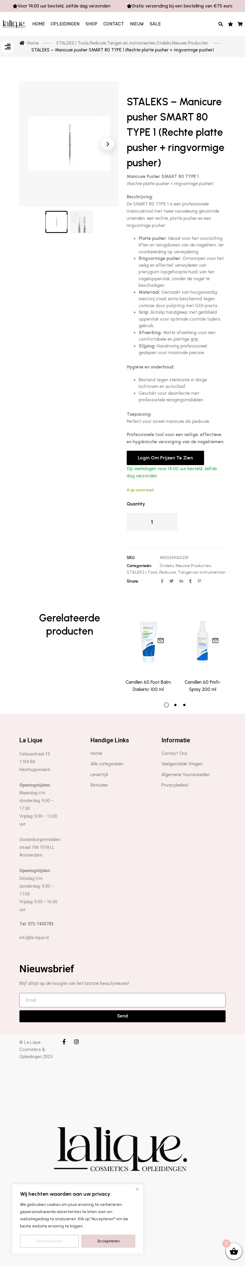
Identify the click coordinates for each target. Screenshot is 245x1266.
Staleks (167, 565)
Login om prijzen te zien (165, 458)
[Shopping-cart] (240, 23)
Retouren (99, 785)
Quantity (136, 504)
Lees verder (215, 640)
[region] (77, 1219)
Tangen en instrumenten (202, 572)
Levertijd (99, 774)
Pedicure (167, 572)
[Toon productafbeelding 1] (56, 222)
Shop (91, 24)
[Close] (137, 1189)
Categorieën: (139, 565)
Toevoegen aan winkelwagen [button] (161, 640)
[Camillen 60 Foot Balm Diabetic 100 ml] (148, 642)
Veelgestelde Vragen (182, 764)
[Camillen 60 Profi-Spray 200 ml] (203, 642)
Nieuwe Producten (193, 565)
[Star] (230, 23)
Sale (155, 24)
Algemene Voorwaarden (185, 774)
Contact (113, 24)
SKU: (131, 557)
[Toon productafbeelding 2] (82, 222)
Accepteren (108, 1241)
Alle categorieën (107, 764)
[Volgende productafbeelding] (107, 143)
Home (38, 24)
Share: (133, 581)
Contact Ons (174, 753)
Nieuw (137, 24)
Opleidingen (65, 24)
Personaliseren (49, 1241)
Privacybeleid (174, 785)
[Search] (221, 23)
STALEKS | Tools (142, 572)
